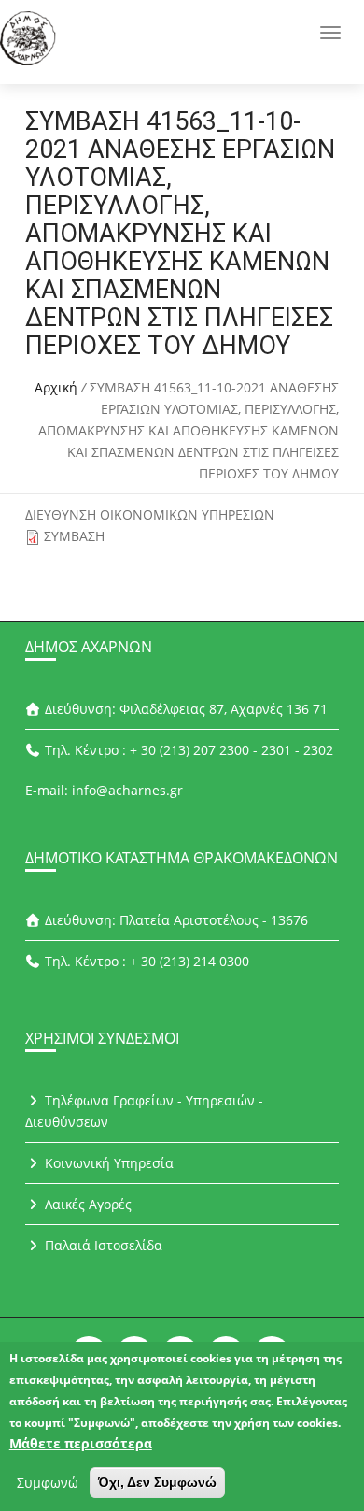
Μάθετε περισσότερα (80, 1443)
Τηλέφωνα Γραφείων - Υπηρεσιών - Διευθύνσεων (144, 1111)
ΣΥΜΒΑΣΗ (74, 536)
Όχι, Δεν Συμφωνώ (157, 1482)
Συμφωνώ (47, 1482)
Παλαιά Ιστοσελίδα (101, 1245)
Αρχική (56, 387)
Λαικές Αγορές (86, 1204)
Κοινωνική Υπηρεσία (107, 1163)
